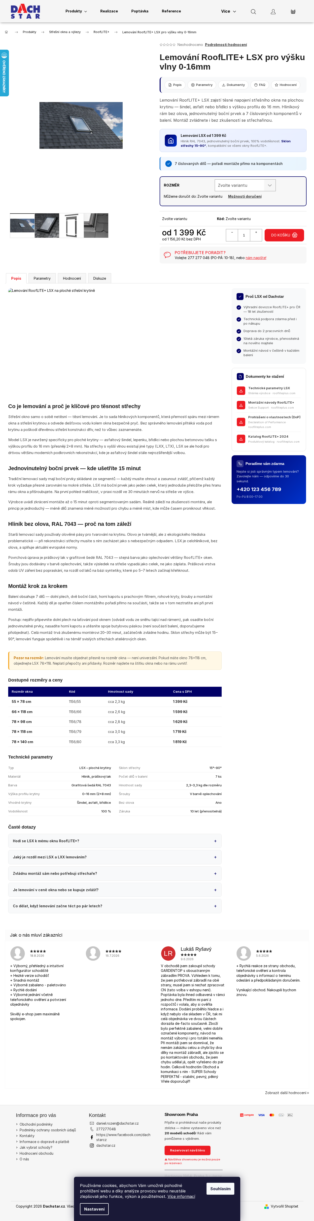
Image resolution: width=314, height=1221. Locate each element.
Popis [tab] (16, 278)
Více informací (181, 1196)
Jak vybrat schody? (36, 1147)
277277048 (106, 1129)
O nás (24, 1159)
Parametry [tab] (42, 278)
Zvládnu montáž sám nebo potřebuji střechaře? (55, 873)
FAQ (262, 85)
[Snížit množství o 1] (232, 235)
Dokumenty (236, 85)
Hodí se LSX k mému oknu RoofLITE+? (46, 841)
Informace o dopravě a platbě (44, 1142)
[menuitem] (76, 11)
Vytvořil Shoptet (284, 1206)
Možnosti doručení (245, 196)
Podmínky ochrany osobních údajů (48, 1130)
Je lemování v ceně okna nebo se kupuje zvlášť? (56, 890)
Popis (177, 85)
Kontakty (27, 1136)
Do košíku (280, 235)
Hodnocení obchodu (36, 1153)
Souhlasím (220, 1188)
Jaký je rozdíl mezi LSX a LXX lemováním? (50, 857)
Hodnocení (288, 85)
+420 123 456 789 (259, 489)
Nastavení (94, 1209)
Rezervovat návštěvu (187, 1150)
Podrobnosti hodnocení (226, 44)
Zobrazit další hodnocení (285, 1093)
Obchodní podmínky (36, 1124)
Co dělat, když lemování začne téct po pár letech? (57, 906)
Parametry (204, 85)
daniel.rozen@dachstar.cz (117, 1123)
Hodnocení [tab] (72, 278)
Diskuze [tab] (99, 278)
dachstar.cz (105, 1145)
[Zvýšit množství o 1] (256, 235)
